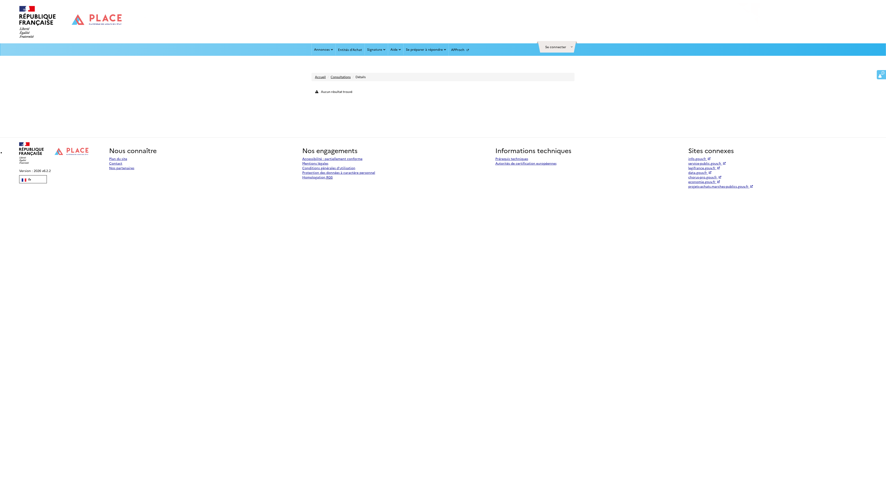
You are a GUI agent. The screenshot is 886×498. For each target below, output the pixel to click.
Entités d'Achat (350, 49)
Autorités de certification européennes (526, 163)
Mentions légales (315, 163)
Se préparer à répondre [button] (424, 49)
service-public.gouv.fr (705, 163)
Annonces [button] (322, 49)
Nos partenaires (121, 168)
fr (29, 179)
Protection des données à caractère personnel (338, 172)
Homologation (317, 177)
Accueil (320, 77)
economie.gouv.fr (702, 181)
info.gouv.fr (697, 158)
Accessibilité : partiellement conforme (332, 158)
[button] (557, 47)
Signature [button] (374, 49)
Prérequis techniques (511, 158)
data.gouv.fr (698, 172)
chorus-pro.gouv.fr (703, 177)
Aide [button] (394, 49)
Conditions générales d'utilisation (328, 168)
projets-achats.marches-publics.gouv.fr (718, 186)
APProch (458, 49)
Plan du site (118, 158)
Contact (115, 163)
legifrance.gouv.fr (702, 168)
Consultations (341, 77)
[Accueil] (70, 21)
